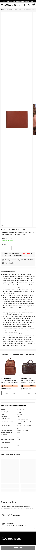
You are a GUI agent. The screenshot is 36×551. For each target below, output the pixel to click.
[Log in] (29, 5)
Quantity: (4, 244)
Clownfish (7, 378)
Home (2, 9)
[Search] (24, 5)
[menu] (2, 5)
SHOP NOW (30, 1)
